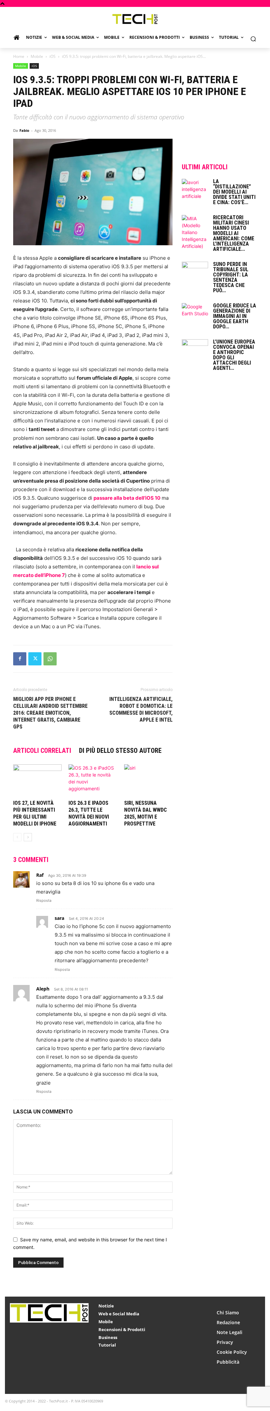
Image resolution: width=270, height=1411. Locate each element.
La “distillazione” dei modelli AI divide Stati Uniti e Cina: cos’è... (234, 191)
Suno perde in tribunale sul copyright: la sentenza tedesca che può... (230, 277)
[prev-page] (17, 837)
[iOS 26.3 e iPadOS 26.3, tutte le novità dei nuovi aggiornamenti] (92, 781)
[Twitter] (34, 658)
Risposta (43, 900)
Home (18, 56)
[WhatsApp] (50, 658)
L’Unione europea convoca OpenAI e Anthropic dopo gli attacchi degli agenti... (234, 355)
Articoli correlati (42, 750)
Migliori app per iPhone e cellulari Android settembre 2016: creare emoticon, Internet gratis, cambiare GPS (50, 713)
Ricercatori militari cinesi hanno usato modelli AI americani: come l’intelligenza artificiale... (233, 233)
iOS (52, 56)
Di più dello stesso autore (120, 750)
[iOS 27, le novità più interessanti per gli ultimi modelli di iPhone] (37, 781)
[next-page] (28, 837)
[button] (253, 39)
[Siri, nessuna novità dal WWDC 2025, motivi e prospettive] (148, 781)
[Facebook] (19, 658)
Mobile (37, 56)
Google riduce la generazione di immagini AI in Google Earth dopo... (234, 316)
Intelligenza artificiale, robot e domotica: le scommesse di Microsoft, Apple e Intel (141, 709)
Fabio (24, 130)
